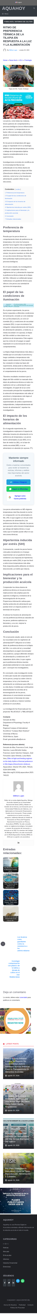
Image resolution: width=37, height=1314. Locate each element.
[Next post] (34, 969)
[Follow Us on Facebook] (4, 1282)
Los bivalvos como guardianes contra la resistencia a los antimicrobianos (23, 944)
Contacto (30, 1305)
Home (5, 60)
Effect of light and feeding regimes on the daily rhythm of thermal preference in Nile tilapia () (18, 761)
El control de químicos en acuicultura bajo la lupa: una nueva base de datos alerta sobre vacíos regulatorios (17, 1101)
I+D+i (21, 60)
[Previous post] (3, 944)
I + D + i (5, 1244)
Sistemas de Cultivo (24, 21)
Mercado (6, 1251)
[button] (34, 8)
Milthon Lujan (13, 50)
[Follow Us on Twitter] (9, 1282)
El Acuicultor (7, 1255)
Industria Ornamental (10, 1263)
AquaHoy (13, 8)
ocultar (18, 189)
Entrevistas (7, 1267)
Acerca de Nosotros (10, 1305)
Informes (6, 1259)
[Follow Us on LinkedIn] (13, 1282)
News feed (13, 60)
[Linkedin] (18, 843)
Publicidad (22, 1305)
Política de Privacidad (17, 1307)
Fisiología (9, 21)
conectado (23, 997)
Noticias (6, 1247)
